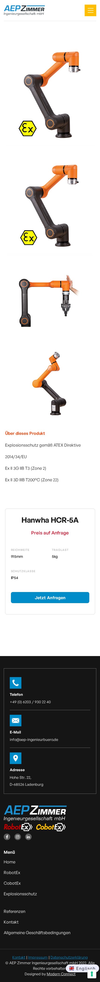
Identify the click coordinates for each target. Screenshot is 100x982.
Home (9, 861)
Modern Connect (61, 974)
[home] (24, 10)
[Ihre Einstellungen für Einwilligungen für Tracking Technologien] (91, 974)
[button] (90, 10)
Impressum (38, 957)
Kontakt (18, 957)
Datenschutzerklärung (69, 957)
